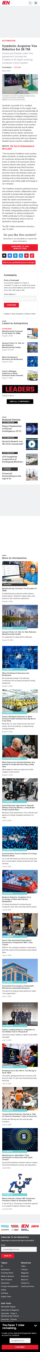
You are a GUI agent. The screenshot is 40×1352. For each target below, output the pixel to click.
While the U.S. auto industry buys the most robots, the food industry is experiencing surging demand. (18, 726)
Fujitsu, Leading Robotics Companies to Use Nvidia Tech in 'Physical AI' (18, 1031)
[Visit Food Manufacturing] (15, 1226)
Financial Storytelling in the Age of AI (11, 476)
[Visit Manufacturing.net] (15, 1230)
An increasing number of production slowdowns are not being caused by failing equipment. (18, 680)
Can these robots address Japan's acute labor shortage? (19, 1036)
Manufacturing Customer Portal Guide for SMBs (12, 332)
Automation (8, 41)
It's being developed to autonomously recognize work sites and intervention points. (19, 905)
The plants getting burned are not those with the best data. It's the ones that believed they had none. (19, 1078)
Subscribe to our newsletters (20, 247)
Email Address (10, 294)
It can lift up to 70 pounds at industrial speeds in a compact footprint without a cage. (20, 1205)
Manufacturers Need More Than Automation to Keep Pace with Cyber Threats (17, 1157)
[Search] (30, 3)
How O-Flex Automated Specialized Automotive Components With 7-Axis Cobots (17, 942)
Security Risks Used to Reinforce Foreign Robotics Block (19, 855)
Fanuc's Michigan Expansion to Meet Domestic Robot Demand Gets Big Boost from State (13, 373)
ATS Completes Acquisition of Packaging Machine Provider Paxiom (12, 459)
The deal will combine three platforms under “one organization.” (19, 992)
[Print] (4, 255)
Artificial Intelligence (12, 758)
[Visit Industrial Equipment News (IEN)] (25, 1226)
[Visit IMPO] (35, 1226)
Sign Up (7, 1256)
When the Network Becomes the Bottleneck (12, 358)
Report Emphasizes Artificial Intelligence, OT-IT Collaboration (11, 428)
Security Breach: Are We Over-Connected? (12, 442)
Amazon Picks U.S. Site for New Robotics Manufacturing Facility (13, 345)
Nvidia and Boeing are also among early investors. (17, 1120)
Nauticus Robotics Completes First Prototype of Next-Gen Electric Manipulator (16, 899)
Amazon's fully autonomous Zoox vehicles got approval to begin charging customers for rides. (20, 815)
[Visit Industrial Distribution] (5, 1230)
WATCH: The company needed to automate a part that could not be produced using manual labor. (19, 950)
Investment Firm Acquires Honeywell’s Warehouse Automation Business (18, 987)
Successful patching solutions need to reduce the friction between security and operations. (19, 1164)
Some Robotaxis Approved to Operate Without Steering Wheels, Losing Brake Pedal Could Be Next (18, 807)
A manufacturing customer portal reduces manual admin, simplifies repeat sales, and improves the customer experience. (18, 596)
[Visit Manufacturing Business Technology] (25, 1230)
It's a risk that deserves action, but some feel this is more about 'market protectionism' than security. (19, 861)
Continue (20, 1347)
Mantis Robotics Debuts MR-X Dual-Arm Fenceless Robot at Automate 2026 (18, 1199)
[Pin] (26, 255)
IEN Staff (17, 67)
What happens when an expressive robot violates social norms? (17, 771)
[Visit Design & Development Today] (5, 1226)
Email (3, 1245)
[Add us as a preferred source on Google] (32, 255)
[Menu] (36, 3)
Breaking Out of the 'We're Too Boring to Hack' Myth (19, 1072)
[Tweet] (21, 255)
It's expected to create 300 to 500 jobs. (17, 637)
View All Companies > (20, 402)
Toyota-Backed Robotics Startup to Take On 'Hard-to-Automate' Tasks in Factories (19, 1115)
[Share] (10, 255)
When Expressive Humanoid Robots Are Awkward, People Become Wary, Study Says (18, 764)
